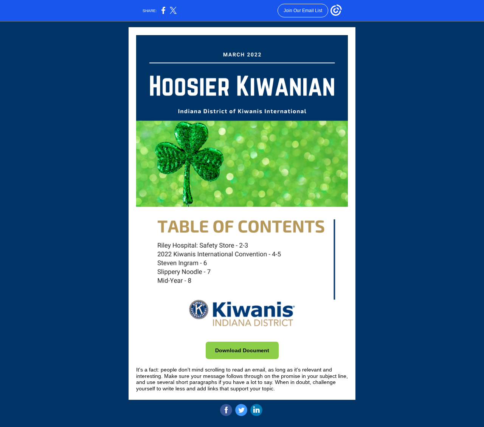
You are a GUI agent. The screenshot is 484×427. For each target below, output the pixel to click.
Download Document (242, 350)
